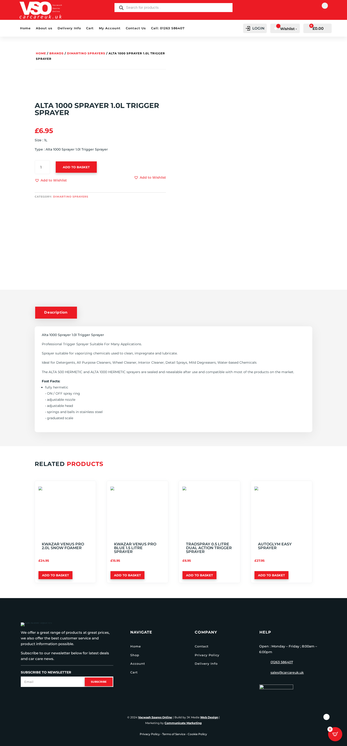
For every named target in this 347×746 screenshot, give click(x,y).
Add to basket (76, 167)
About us (44, 28)
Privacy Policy (207, 655)
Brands (56, 53)
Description (56, 312)
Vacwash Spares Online (155, 717)
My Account (110, 28)
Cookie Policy (197, 734)
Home (25, 28)
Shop (134, 655)
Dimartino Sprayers (86, 53)
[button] (51, 180)
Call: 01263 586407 (168, 28)
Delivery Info (69, 28)
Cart (90, 28)
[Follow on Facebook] (325, 6)
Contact (201, 646)
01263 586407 (282, 662)
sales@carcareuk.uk (287, 672)
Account (137, 663)
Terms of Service (173, 734)
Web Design (209, 717)
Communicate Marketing (183, 723)
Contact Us (136, 28)
